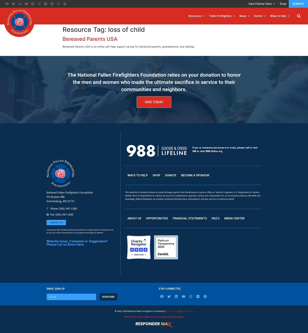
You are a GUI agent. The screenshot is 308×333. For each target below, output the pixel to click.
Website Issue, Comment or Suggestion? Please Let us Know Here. (77, 242)
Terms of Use (187, 311)
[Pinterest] (52, 4)
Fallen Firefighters (221, 16)
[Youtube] (26, 4)
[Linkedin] (176, 296)
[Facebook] (7, 4)
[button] (299, 16)
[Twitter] (13, 4)
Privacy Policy (172, 311)
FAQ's (215, 218)
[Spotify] (65, 4)
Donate (298, 3)
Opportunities (157, 218)
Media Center (234, 218)
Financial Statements (190, 218)
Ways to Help (278, 16)
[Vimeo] (33, 4)
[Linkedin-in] (20, 4)
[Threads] (58, 4)
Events (258, 16)
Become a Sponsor (195, 175)
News (243, 16)
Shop (283, 3)
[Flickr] (45, 4)
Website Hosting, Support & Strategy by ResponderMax (154, 316)
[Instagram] (39, 4)
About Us (134, 218)
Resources (195, 16)
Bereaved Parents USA (90, 39)
